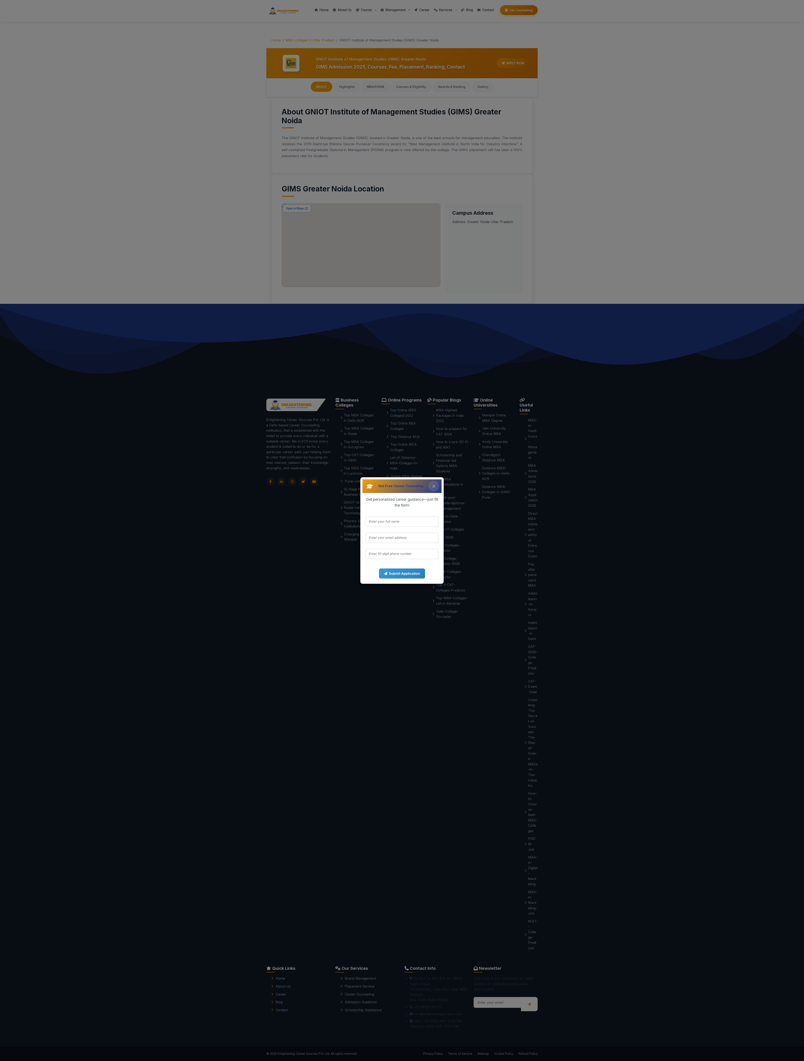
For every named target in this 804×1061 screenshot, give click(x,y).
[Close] (433, 486)
